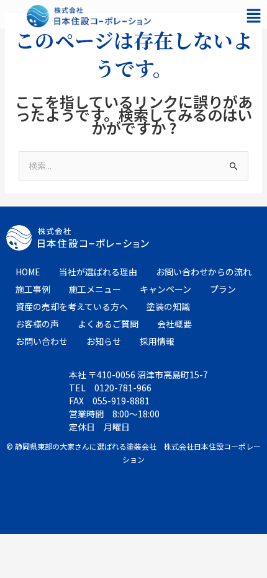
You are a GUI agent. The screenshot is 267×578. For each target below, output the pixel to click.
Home (28, 271)
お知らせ (103, 341)
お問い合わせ (42, 341)
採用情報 (157, 341)
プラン (223, 289)
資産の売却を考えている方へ (72, 306)
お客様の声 (37, 324)
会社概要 (174, 324)
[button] (253, 16)
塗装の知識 (168, 306)
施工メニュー (95, 289)
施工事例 (33, 289)
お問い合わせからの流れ (203, 271)
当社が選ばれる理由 (98, 271)
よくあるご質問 (108, 324)
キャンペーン (165, 289)
